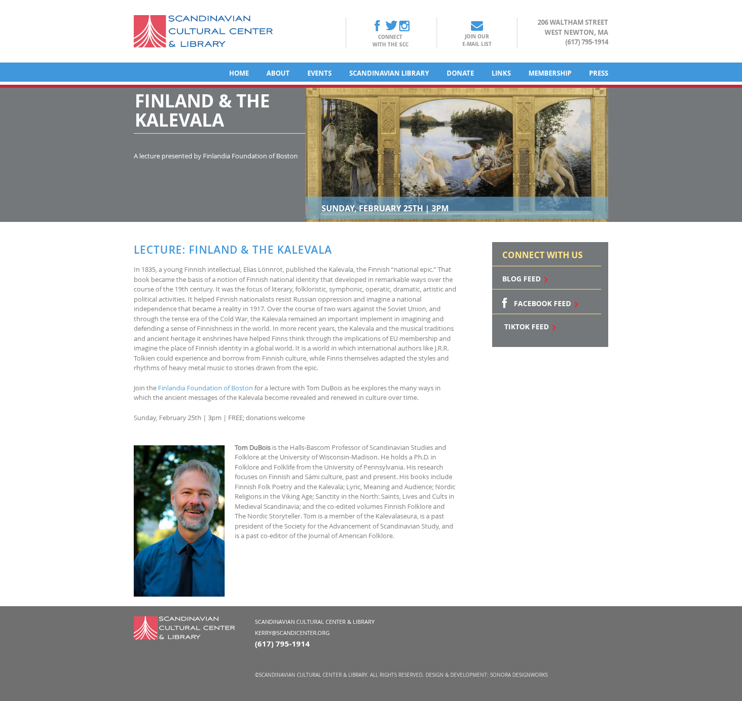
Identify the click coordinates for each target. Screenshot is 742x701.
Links (501, 73)
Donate (460, 73)
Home (239, 73)
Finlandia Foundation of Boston (205, 387)
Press (598, 73)
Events (319, 73)
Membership (549, 73)
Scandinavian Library (389, 73)
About (278, 73)
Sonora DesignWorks (519, 675)
